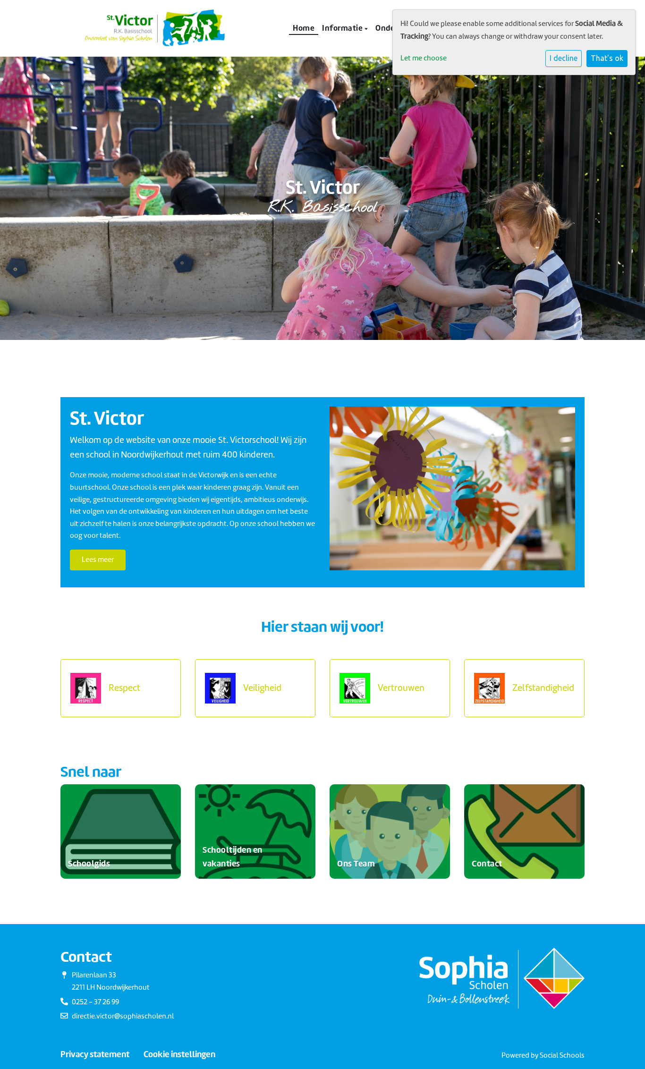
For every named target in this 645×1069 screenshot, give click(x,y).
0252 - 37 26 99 (95, 1002)
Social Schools (562, 1055)
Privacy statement (94, 1054)
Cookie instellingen (179, 1054)
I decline (563, 58)
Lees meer (98, 559)
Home (303, 28)
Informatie (343, 28)
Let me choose (423, 58)
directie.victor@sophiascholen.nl (123, 1016)
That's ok (607, 58)
